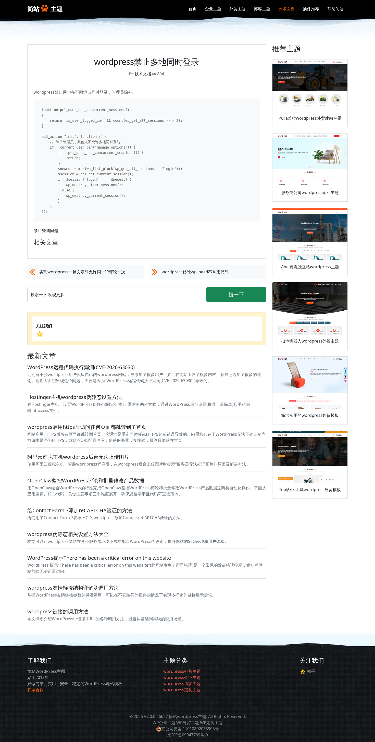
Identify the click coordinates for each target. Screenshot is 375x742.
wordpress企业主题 (182, 677)
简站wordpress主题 (187, 716)
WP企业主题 (164, 722)
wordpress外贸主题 (182, 671)
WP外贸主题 (187, 722)
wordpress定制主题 (182, 689)
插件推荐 (311, 8)
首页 (193, 8)
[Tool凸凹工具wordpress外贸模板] (309, 457)
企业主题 (213, 8)
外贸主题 (237, 8)
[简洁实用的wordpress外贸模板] (309, 383)
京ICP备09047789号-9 (187, 735)
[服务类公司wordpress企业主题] (309, 160)
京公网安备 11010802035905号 (190, 729)
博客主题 (262, 8)
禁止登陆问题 (46, 230)
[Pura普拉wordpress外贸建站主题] (309, 85)
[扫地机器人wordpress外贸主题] (309, 308)
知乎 (311, 671)
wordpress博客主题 (182, 683)
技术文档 (286, 8)
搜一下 (236, 294)
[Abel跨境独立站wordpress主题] (309, 234)
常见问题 (335, 8)
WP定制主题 (211, 722)
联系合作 (35, 689)
